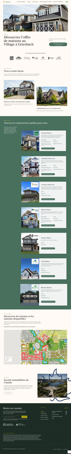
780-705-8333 (43, 244)
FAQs (53, 418)
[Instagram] (66, 414)
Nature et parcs (44, 415)
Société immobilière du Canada (46, 1)
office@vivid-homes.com (45, 272)
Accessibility (65, 449)
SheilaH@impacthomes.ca (58, 220)
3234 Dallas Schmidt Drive (45, 141)
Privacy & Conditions (57, 449)
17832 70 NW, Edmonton (45, 218)
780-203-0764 (55, 167)
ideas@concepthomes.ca (57, 143)
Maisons (28, 1)
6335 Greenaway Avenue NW (46, 167)
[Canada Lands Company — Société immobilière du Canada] (21, 424)
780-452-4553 (43, 270)
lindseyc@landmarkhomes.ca (58, 169)
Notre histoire (44, 413)
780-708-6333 (43, 295)
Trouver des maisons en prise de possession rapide (59, 44)
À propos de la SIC (8, 393)
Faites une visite (35, 1)
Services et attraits (44, 419)
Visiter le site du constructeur (47, 148)
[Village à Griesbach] (7, 2)
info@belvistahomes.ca (45, 297)
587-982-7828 (55, 141)
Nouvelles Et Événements (58, 1)
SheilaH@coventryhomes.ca (46, 195)
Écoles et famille (44, 417)
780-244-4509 (43, 193)
